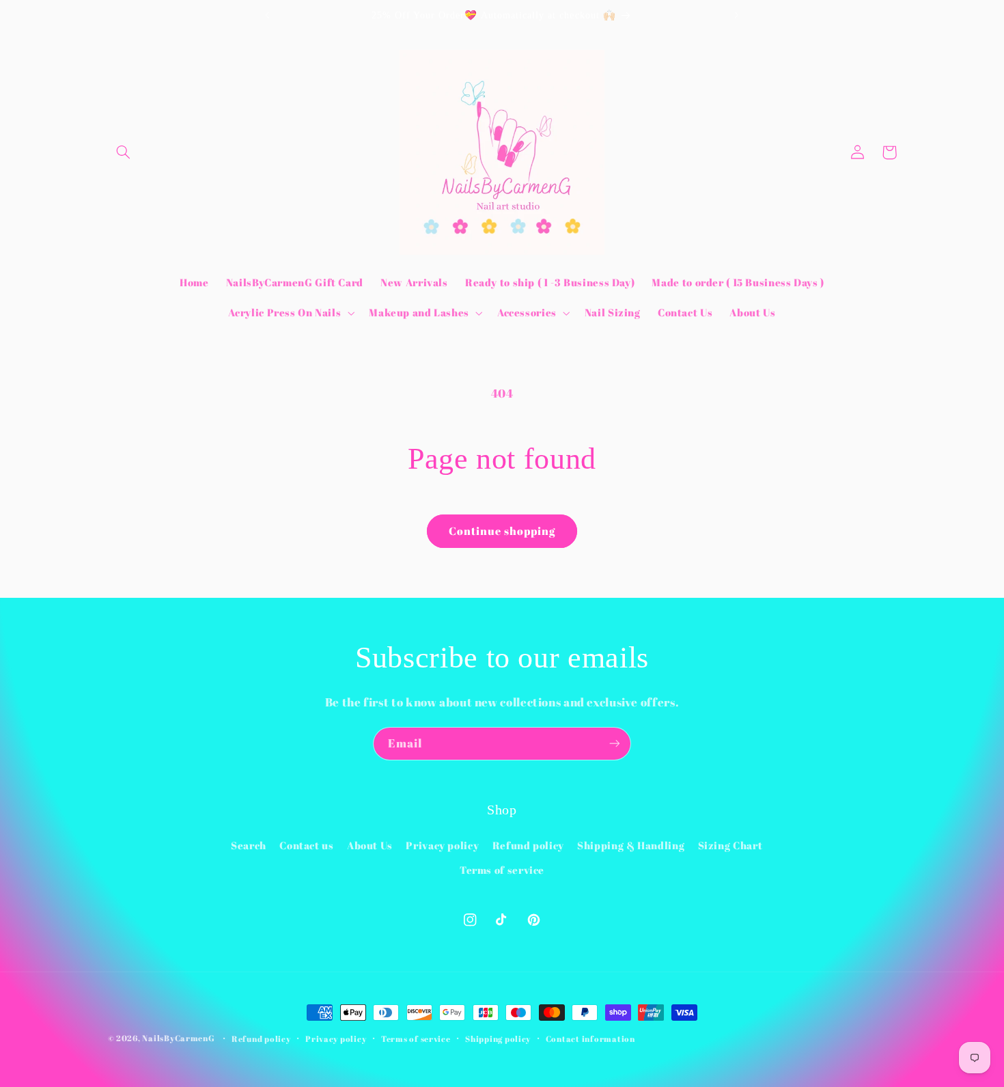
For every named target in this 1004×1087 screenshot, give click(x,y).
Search (248, 845)
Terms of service (502, 870)
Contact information (590, 1039)
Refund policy (528, 845)
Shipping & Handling (630, 845)
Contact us (306, 845)
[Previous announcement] (268, 15)
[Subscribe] (614, 743)
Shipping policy (498, 1039)
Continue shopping (502, 530)
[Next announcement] (736, 15)
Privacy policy (442, 845)
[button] (123, 152)
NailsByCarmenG (178, 1038)
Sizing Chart (730, 845)
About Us (370, 845)
